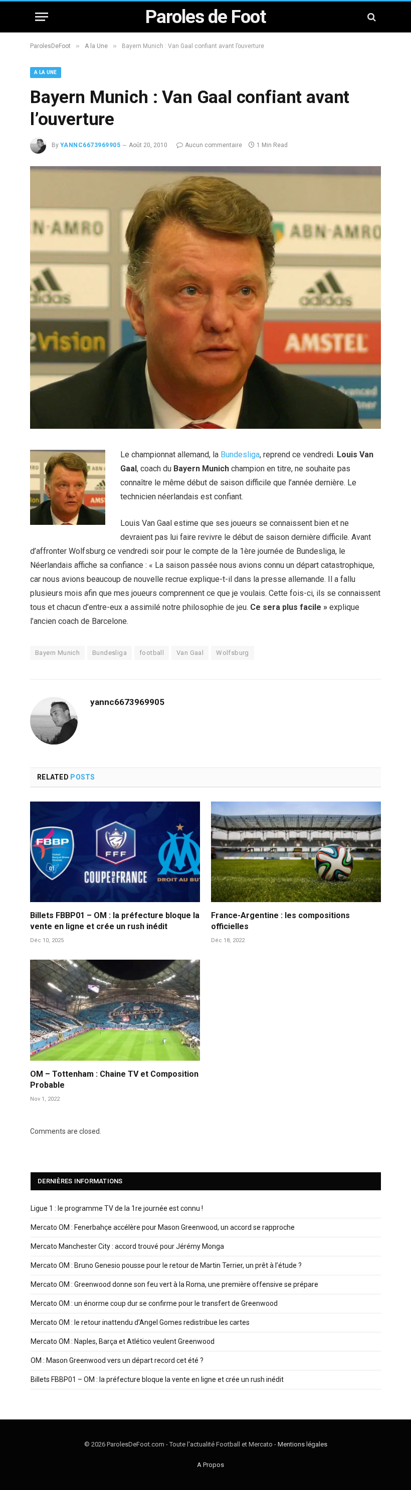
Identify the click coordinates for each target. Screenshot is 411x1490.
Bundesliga (240, 454)
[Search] (370, 17)
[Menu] (41, 17)
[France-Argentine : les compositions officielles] (296, 852)
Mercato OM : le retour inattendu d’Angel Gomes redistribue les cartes (140, 1322)
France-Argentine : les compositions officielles (280, 921)
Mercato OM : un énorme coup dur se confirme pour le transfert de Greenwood (154, 1303)
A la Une (45, 72)
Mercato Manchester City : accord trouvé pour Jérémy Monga (127, 1246)
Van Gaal (189, 652)
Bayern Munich (57, 652)
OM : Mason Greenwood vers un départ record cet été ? (117, 1360)
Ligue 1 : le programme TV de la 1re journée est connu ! (117, 1208)
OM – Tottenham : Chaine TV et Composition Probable (114, 1079)
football (151, 652)
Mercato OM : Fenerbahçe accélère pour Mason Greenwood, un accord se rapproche (163, 1227)
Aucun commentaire (213, 145)
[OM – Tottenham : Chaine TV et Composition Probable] (115, 1010)
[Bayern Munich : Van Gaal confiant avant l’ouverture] (205, 426)
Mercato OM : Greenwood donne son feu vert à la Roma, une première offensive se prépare (174, 1284)
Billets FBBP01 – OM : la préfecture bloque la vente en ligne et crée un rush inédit (114, 921)
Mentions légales (302, 1444)
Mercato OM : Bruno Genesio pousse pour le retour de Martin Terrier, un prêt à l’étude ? (166, 1265)
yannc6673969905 (90, 145)
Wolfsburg (232, 652)
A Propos (210, 1464)
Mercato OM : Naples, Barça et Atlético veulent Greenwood (123, 1341)
